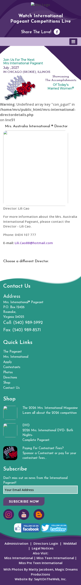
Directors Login (45, 543)
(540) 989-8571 (26, 330)
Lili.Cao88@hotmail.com (34, 243)
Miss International (18, 558)
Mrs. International (15, 357)
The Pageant (12, 351)
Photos (8, 372)
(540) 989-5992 (28, 323)
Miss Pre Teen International (40, 563)
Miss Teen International (55, 558)
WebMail (70, 543)
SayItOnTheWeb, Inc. (50, 579)
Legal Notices (43, 548)
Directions (10, 377)
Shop (6, 382)
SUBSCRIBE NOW (24, 501)
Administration (16, 543)
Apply (7, 362)
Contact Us (11, 388)
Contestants (11, 367)
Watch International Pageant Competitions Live (40, 19)
